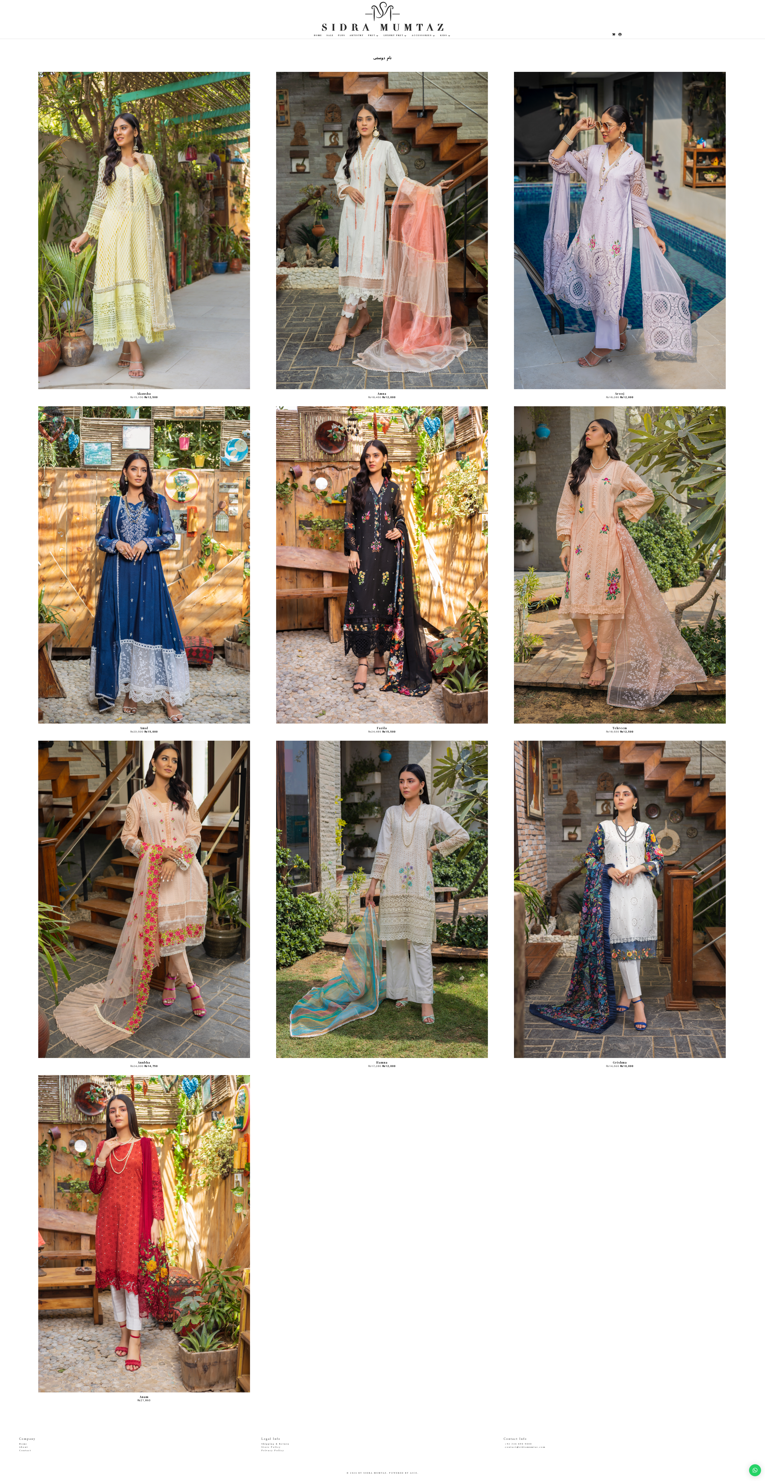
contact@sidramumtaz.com (525, 1447)
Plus (341, 35)
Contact (25, 1451)
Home (318, 35)
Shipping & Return (275, 1444)
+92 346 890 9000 (518, 1444)
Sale (330, 35)
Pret (371, 35)
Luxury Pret (393, 35)
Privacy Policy (272, 1451)
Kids (443, 35)
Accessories (422, 35)
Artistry (357, 35)
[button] (755, 1470)
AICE (413, 1473)
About (23, 1447)
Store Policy (271, 1447)
